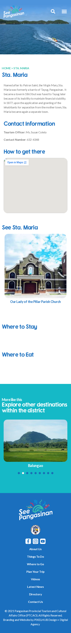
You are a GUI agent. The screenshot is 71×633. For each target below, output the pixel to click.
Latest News (35, 586)
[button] (64, 11)
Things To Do (35, 556)
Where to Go (35, 564)
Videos (35, 579)
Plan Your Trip (35, 571)
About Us (35, 549)
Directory (35, 594)
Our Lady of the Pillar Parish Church (35, 302)
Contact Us (35, 601)
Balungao (35, 465)
